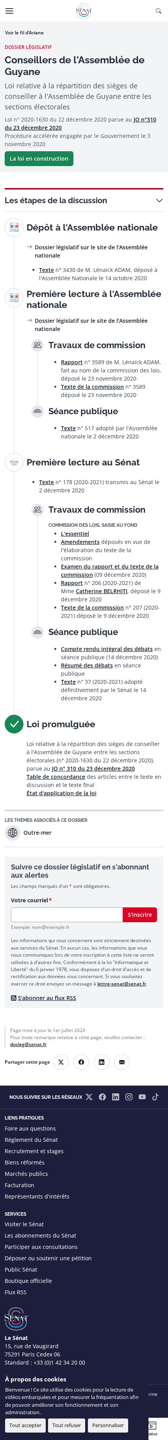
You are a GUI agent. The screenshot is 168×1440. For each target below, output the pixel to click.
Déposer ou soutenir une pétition (48, 1258)
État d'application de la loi (62, 793)
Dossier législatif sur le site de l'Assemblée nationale (91, 251)
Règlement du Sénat (31, 1139)
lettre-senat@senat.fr (121, 983)
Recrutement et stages (34, 1151)
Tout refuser (66, 1425)
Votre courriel (29, 900)
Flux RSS (16, 1292)
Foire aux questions (30, 1128)
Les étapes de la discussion (56, 200)
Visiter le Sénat (24, 1224)
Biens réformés (25, 1162)
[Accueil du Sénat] (84, 11)
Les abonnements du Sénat (40, 1235)
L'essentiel (75, 533)
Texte (46, 270)
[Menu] (9, 11)
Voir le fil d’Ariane (24, 32)
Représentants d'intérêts (37, 1196)
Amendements (80, 542)
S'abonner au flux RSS (47, 998)
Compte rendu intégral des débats (107, 649)
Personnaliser (108, 1425)
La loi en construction (39, 158)
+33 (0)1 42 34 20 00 (59, 1362)
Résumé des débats (87, 665)
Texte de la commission (92, 386)
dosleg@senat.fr (28, 1044)
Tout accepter (25, 1425)
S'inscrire (140, 914)
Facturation (19, 1185)
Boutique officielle (28, 1280)
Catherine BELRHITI (101, 591)
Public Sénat (21, 1269)
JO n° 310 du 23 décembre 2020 (93, 768)
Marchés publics (26, 1173)
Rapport (72, 362)
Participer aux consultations (41, 1246)
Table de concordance (56, 776)
